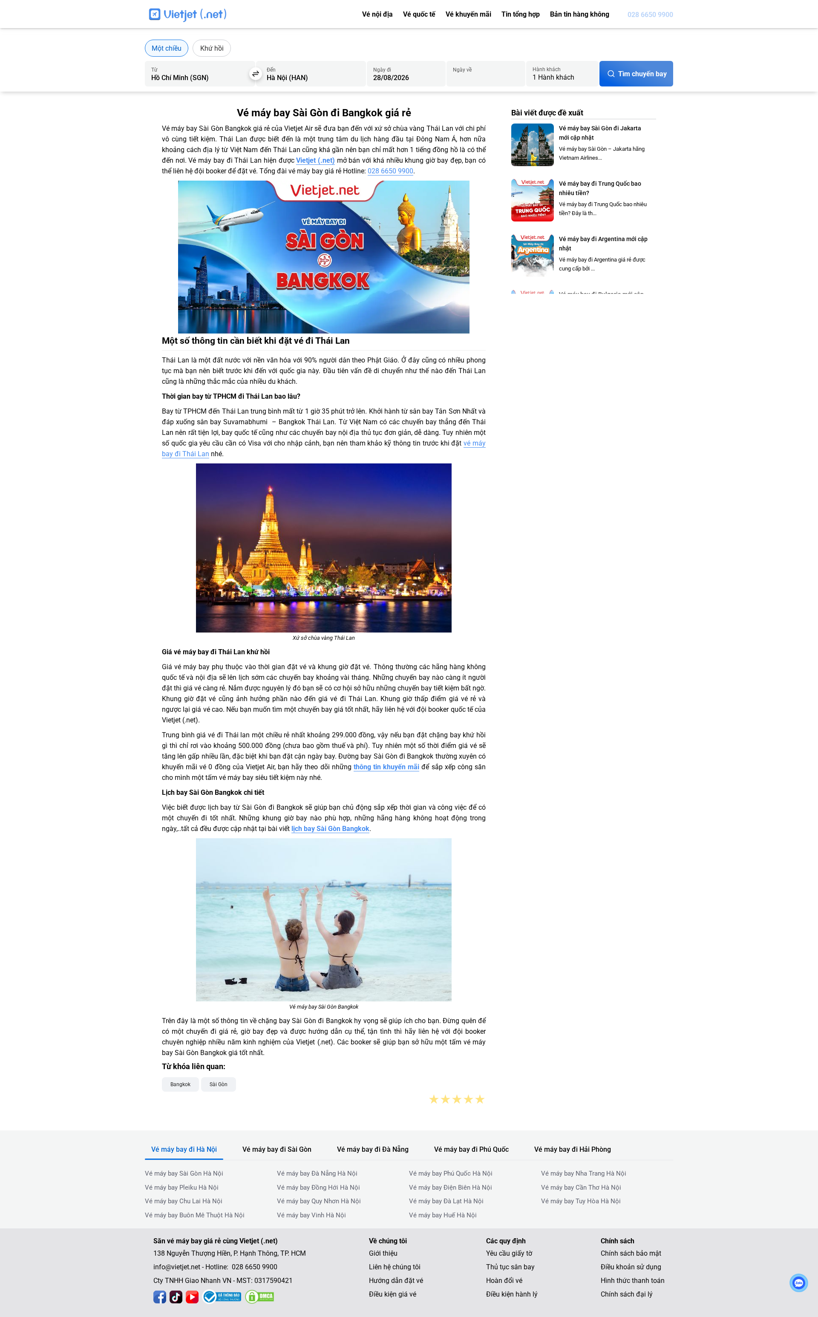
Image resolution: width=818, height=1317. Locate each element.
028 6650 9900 (650, 15)
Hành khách (547, 69)
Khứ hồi (212, 48)
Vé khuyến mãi (468, 14)
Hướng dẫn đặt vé (396, 1281)
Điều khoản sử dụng (631, 1267)
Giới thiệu (383, 1253)
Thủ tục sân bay (510, 1267)
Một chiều (166, 48)
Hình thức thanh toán (633, 1281)
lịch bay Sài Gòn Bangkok (330, 829)
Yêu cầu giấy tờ (509, 1253)
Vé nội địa (377, 14)
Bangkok (180, 1084)
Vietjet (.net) (315, 160)
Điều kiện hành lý (512, 1294)
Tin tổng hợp (520, 14)
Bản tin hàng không (579, 14)
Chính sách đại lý (627, 1294)
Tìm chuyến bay (642, 74)
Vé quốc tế (419, 14)
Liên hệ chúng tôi (395, 1267)
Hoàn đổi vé (504, 1281)
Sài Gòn (219, 1084)
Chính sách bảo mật (631, 1253)
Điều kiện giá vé (392, 1294)
